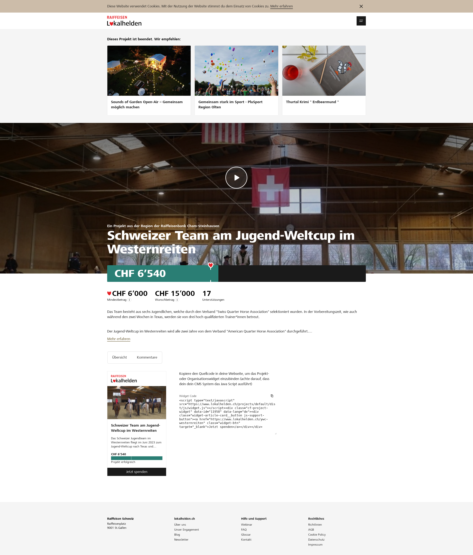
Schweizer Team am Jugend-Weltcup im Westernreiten (135, 428)
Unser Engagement (186, 529)
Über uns (180, 524)
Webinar (246, 524)
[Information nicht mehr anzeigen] (361, 6)
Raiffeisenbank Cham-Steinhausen (190, 226)
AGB (311, 529)
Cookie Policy (317, 534)
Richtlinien (315, 524)
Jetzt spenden (136, 472)
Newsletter (181, 539)
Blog (177, 534)
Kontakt (246, 539)
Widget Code (187, 396)
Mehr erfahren (281, 6)
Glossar (246, 534)
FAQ (244, 529)
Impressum (315, 544)
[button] (361, 21)
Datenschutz (316, 539)
